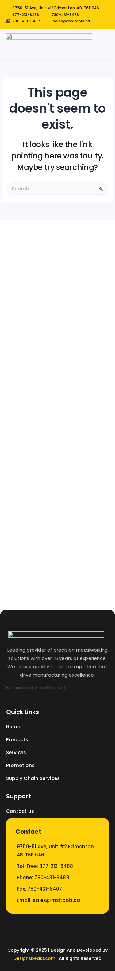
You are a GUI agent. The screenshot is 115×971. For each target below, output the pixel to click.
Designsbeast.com (34, 958)
